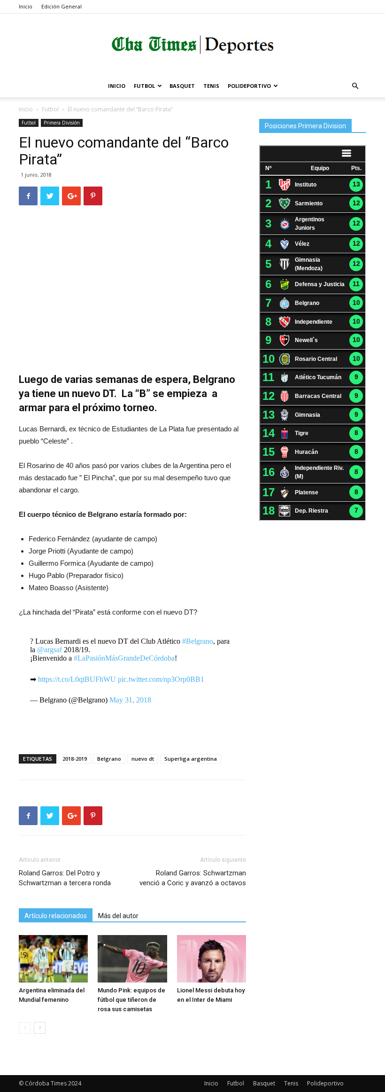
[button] (355, 86)
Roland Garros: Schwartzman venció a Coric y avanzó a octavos (192, 878)
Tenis (211, 85)
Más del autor (118, 916)
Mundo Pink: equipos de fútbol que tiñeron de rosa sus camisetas (131, 1000)
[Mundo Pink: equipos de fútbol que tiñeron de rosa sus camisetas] (132, 959)
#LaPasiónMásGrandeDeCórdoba (124, 658)
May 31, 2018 (130, 700)
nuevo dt (142, 758)
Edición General (61, 6)
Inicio (25, 6)
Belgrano (109, 758)
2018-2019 (74, 758)
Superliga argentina (190, 758)
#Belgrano (197, 641)
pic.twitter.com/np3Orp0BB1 (161, 679)
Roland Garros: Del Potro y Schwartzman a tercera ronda (65, 878)
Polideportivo (249, 85)
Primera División (62, 122)
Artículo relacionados (55, 916)
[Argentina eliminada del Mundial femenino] (53, 959)
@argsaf (49, 650)
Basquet (182, 85)
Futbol (144, 85)
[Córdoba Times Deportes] (192, 45)
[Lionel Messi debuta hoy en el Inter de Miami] (211, 959)
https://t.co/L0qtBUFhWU (77, 679)
